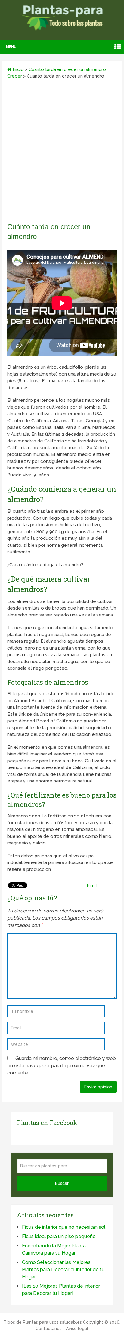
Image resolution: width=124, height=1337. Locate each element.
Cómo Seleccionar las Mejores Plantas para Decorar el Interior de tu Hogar (63, 1269)
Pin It (92, 885)
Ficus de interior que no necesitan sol (63, 1227)
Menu (11, 47)
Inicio (17, 69)
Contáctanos (49, 1328)
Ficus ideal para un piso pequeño (59, 1236)
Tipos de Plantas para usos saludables (43, 1322)
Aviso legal (77, 1328)
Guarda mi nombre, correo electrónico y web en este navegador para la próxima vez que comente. (61, 1066)
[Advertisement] (62, 153)
